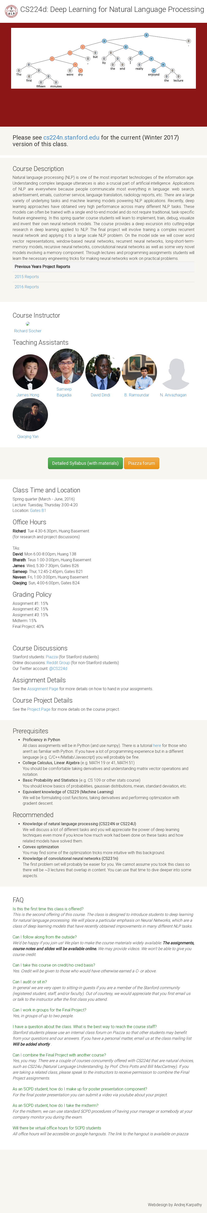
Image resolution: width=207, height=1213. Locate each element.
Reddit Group (59, 662)
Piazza (52, 656)
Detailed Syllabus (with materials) (85, 463)
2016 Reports (27, 286)
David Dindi (100, 395)
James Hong (27, 395)
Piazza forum (141, 463)
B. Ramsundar (136, 395)
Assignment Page (42, 688)
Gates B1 (38, 510)
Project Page (38, 709)
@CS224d (58, 668)
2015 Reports (27, 276)
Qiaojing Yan (28, 436)
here (157, 745)
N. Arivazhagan (173, 395)
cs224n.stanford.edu (71, 137)
